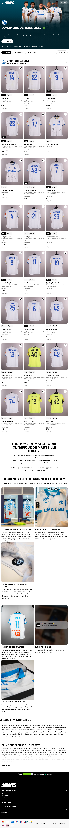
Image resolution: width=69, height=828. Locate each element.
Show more (5, 765)
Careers (3, 800)
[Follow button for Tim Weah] (43, 68)
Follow (8, 41)
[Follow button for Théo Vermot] (65, 391)
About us (4, 793)
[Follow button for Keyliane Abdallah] (43, 160)
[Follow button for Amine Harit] (43, 114)
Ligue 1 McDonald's (23, 46)
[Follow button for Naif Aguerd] (43, 206)
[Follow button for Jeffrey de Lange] (43, 391)
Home (2, 46)
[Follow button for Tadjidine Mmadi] (65, 299)
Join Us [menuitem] (63, 3)
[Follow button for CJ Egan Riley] (20, 206)
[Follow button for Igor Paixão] (20, 68)
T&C (36, 823)
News (3, 797)
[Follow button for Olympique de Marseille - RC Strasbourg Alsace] (66, 62)
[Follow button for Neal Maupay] (43, 252)
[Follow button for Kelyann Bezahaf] (20, 391)
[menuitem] (2, 3)
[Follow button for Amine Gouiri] (65, 68)
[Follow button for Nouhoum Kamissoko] (65, 345)
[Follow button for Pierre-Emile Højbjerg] (20, 114)
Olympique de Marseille (37, 46)
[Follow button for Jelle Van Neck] (43, 345)
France (15, 46)
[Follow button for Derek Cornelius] (20, 345)
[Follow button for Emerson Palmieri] (65, 206)
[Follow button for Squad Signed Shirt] (65, 114)
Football (9, 46)
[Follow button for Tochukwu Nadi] (43, 299)
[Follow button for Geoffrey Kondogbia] (65, 252)
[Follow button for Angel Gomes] (65, 160)
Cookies (50, 823)
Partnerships (5, 795)
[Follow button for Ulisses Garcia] (20, 299)
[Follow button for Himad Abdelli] (20, 252)
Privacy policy (42, 823)
